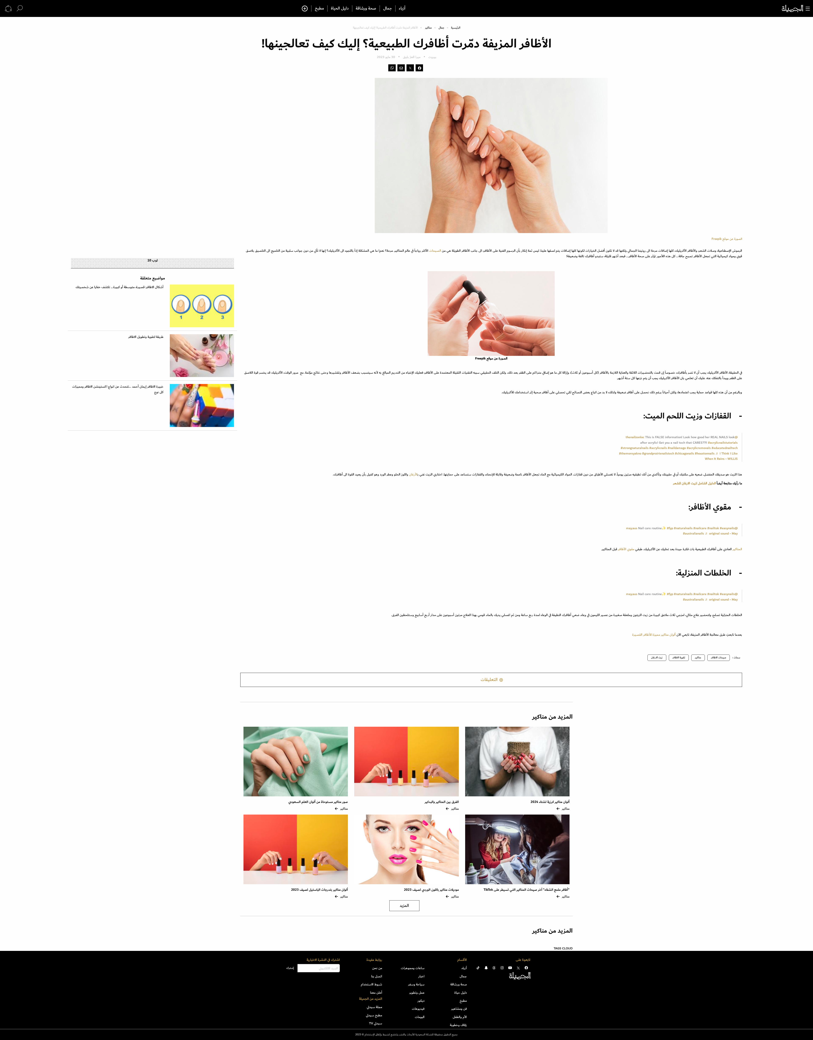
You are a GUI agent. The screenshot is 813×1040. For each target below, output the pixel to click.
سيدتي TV (375, 1023)
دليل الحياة (340, 8)
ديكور (421, 1000)
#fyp (670, 528)
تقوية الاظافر (678, 657)
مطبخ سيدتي (374, 1015)
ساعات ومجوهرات (412, 968)
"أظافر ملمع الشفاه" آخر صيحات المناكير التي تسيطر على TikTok (527, 890)
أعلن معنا (376, 992)
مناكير (428, 27)
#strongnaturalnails (634, 448)
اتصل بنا (376, 976)
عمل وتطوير (416, 992)
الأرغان (413, 474)
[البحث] (19, 8)
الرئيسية (455, 27)
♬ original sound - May (721, 533)
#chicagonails (684, 453)
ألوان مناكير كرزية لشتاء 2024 (550, 802)
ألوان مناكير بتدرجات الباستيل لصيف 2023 (319, 890)
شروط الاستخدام (371, 984)
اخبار (421, 976)
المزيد (404, 905)
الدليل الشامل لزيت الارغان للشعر (694, 483)
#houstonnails (705, 453)
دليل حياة (460, 992)
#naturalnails (683, 528)
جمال (387, 8)
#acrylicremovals (699, 448)
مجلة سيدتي (374, 1007)
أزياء (402, 8)
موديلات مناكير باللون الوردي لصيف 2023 (431, 890)
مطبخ (319, 8)
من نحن (377, 968)
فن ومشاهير (459, 1008)
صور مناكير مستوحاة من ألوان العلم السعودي (318, 802)
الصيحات (435, 250)
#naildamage (677, 448)
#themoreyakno (630, 453)
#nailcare (700, 528)
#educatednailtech (725, 448)
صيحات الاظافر (718, 657)
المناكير (737, 549)
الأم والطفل (460, 1017)
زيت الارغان (657, 657)
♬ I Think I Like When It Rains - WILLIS (721, 456)
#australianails (693, 533)
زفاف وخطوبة (458, 1025)
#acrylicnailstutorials (723, 442)
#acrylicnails (658, 448)
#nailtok (713, 528)
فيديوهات (418, 1008)
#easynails (727, 528)
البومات (419, 1017)
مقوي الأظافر (626, 549)
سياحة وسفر (416, 984)
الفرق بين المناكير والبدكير (441, 802)
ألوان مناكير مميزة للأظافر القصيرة (654, 634)
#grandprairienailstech (658, 453)
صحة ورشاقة (366, 8)
